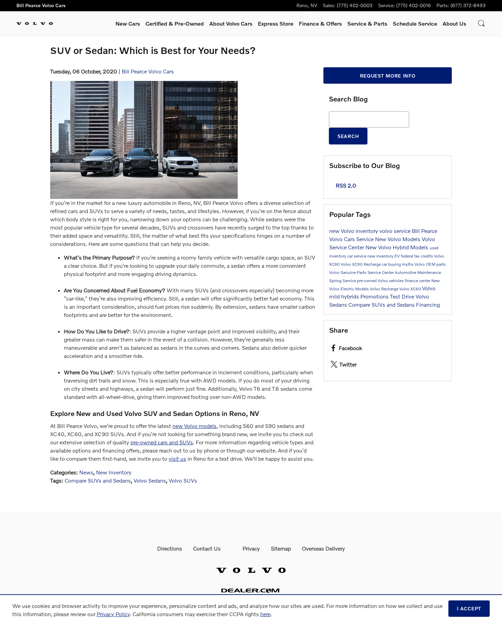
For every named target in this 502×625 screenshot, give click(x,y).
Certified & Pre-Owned (174, 23)
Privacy (251, 548)
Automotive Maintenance (418, 272)
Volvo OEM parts (430, 264)
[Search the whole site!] (481, 23)
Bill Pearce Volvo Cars (148, 71)
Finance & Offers (320, 23)
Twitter (348, 364)
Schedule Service (415, 23)
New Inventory (113, 472)
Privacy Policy (113, 614)
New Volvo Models (398, 239)
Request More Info (388, 76)
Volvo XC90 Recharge (361, 264)
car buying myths (398, 264)
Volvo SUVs (183, 480)
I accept (469, 608)
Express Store (275, 23)
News (86, 472)
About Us (454, 23)
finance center (418, 280)
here (265, 614)
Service (367, 23)
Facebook (350, 348)
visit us (177, 458)
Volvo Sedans (150, 480)
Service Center (381, 272)
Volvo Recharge (384, 288)
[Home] (34, 23)
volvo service (395, 230)
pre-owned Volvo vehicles (381, 280)
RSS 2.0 (345, 185)
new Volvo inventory (354, 230)
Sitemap (281, 548)
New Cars (127, 23)
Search (348, 136)
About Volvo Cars (230, 23)
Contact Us (207, 548)
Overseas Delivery (323, 548)
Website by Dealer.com (251, 590)
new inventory (380, 256)
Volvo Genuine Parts (348, 272)
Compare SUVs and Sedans (98, 480)
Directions (169, 548)
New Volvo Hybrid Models (397, 247)
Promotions (375, 296)
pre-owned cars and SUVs (161, 442)
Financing (428, 304)
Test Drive (403, 296)
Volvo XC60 (410, 288)
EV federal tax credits (414, 256)
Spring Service (343, 280)
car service (357, 256)
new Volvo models (194, 425)
